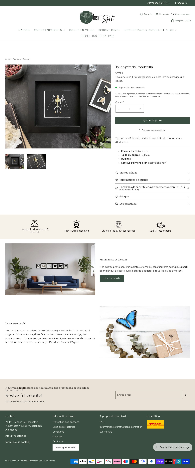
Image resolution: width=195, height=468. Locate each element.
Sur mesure (106, 431)
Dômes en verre (81, 29)
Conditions (58, 431)
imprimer (57, 436)
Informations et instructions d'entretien (121, 426)
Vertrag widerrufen (65, 447)
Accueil (8, 59)
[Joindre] (186, 395)
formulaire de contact (17, 441)
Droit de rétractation (64, 426)
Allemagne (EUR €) (157, 2)
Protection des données (66, 421)
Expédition (58, 441)
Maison (24, 29)
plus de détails (112, 278)
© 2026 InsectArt (12, 461)
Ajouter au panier (152, 120)
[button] (14, 161)
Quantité (119, 102)
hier (159, 96)
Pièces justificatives (97, 35)
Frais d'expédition (141, 76)
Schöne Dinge (109, 29)
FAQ (102, 421)
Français (180, 2)
